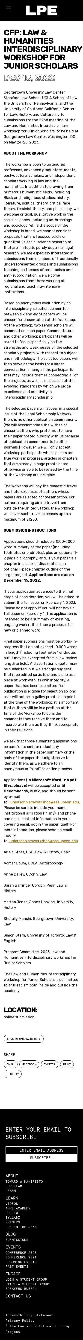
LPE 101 (13, 1213)
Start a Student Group (27, 1284)
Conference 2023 (21, 1253)
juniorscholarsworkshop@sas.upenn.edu (44, 802)
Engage (13, 1273)
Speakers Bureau (21, 1289)
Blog (11, 1234)
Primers (13, 1222)
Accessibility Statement (29, 1315)
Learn (11, 1191)
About (12, 1175)
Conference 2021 (21, 1257)
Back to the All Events (24, 1038)
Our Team (14, 1186)
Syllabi (13, 1217)
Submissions (17, 1240)
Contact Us (18, 1296)
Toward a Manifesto (24, 1181)
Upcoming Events (21, 1262)
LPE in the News (21, 1227)
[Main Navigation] (8, 10)
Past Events (17, 1266)
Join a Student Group (26, 1279)
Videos (12, 1204)
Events (13, 1247)
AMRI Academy (18, 1208)
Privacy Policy (20, 1320)
